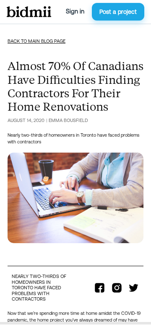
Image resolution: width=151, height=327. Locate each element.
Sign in (75, 11)
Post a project (118, 11)
